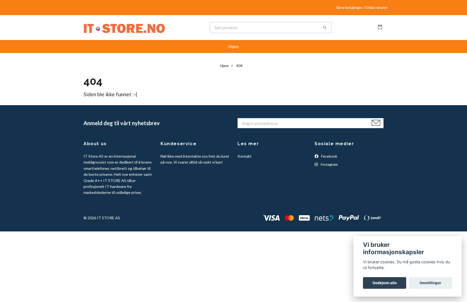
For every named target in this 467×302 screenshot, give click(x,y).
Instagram (329, 169)
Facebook (328, 161)
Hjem (233, 51)
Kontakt (245, 161)
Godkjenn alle (384, 283)
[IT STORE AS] (159, 30)
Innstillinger (430, 283)
